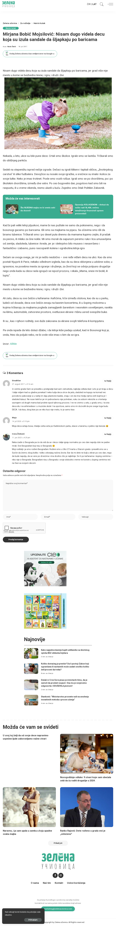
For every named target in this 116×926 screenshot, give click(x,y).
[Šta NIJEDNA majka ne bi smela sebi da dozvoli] (31, 209)
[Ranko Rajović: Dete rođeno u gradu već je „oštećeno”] (86, 807)
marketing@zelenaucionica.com (58, 909)
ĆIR (89, 4)
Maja (14, 418)
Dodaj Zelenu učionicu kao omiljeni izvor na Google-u (31, 54)
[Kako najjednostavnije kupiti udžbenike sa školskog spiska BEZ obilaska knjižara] (31, 653)
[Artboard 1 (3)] (45, 568)
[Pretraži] (101, 4)
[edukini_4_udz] (45, 610)
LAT (94, 4)
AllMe (13, 343)
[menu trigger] (109, 4)
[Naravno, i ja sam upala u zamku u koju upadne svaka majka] (29, 807)
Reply (109, 381)
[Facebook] (55, 875)
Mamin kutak (11, 28)
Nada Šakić (11, 46)
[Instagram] (60, 875)
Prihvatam (32, 920)
